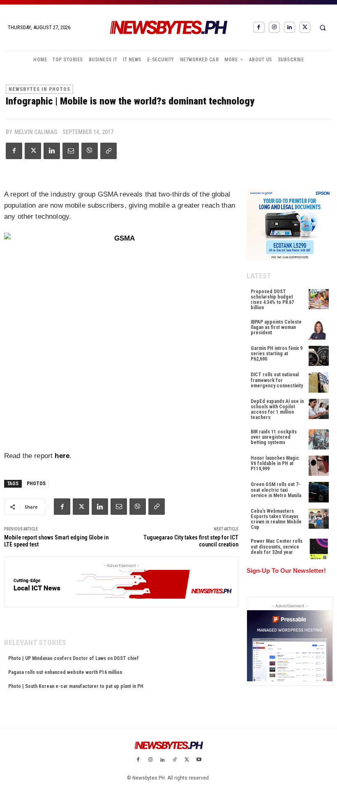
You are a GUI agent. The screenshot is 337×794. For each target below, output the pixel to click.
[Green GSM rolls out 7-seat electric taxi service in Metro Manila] (319, 492)
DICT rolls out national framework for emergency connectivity (277, 380)
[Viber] (89, 151)
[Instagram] (274, 27)
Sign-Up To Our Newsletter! (286, 570)
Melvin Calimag (35, 132)
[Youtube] (198, 760)
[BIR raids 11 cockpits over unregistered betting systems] (319, 439)
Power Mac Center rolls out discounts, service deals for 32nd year (276, 546)
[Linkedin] (289, 27)
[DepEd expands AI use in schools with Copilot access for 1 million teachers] (319, 409)
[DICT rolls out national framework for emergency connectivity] (319, 382)
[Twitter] (304, 27)
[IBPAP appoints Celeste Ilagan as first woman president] (319, 329)
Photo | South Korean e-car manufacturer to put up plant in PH (75, 686)
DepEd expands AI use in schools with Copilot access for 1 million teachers (277, 409)
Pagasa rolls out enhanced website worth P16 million (65, 672)
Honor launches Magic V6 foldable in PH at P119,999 (275, 463)
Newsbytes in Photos (39, 89)
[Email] (70, 151)
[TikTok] (174, 760)
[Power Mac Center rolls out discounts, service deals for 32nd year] (319, 549)
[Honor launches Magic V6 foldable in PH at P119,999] (319, 466)
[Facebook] (258, 27)
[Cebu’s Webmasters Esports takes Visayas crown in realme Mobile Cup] (319, 519)
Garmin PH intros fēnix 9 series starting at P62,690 (276, 353)
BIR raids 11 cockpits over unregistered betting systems (274, 437)
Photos (36, 483)
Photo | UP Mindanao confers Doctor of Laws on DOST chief (73, 658)
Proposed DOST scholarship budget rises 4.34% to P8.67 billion (272, 300)
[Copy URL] (108, 151)
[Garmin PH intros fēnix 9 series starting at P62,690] (319, 356)
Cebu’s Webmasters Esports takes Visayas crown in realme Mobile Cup (276, 519)
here (62, 456)
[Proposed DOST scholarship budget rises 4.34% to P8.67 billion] (319, 299)
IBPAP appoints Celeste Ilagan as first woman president (276, 327)
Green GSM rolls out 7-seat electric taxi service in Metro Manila (276, 489)
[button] (322, 27)
